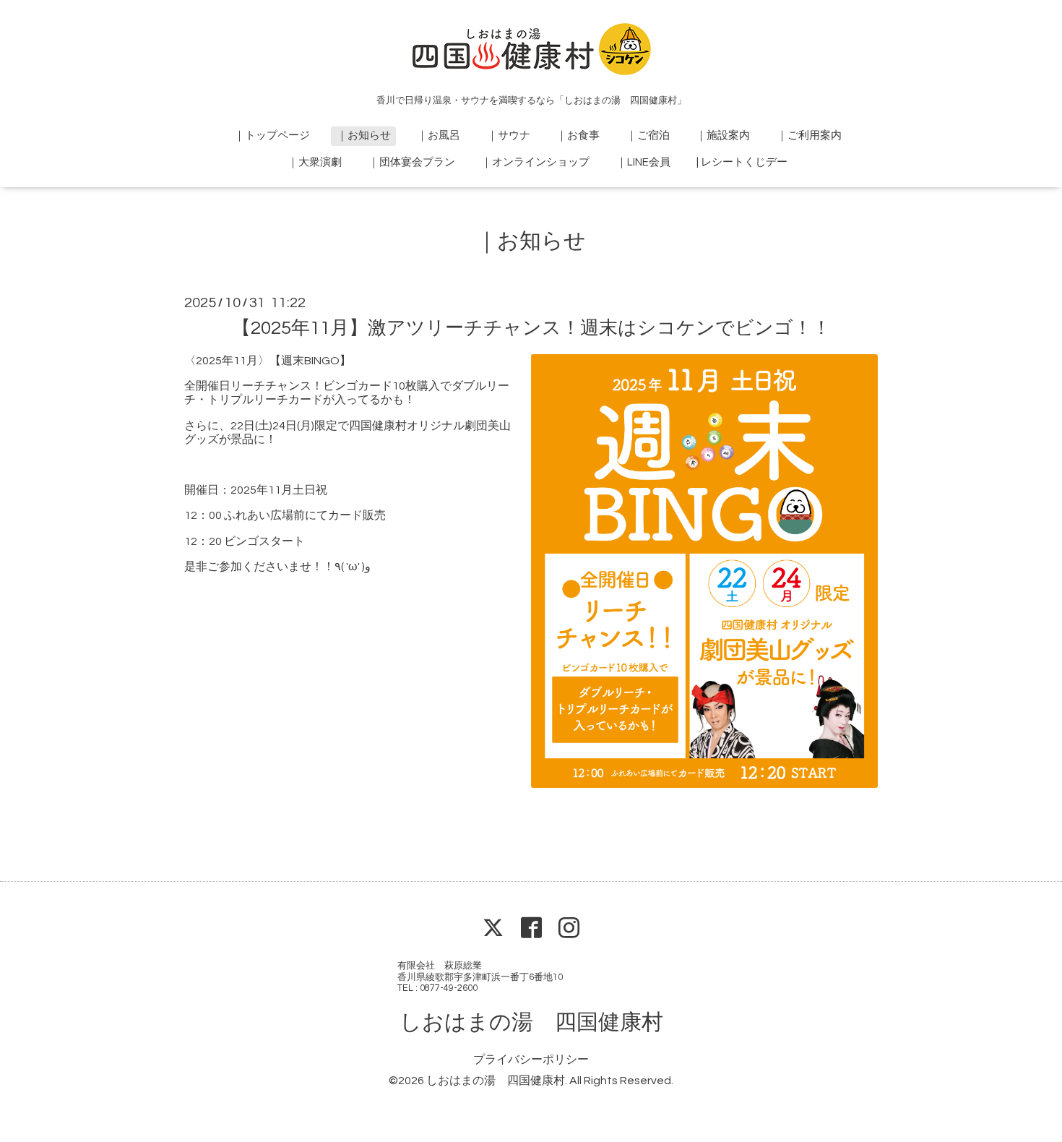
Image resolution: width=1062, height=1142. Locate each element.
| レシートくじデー (741, 162)
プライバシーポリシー (531, 1059)
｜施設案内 (723, 135)
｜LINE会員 (643, 162)
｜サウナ (508, 135)
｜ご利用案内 (809, 135)
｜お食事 (578, 135)
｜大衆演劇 (315, 162)
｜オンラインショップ (535, 162)
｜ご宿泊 (648, 135)
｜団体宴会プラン (411, 162)
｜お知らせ (364, 135)
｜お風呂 (438, 135)
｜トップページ (272, 135)
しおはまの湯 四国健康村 (531, 1022)
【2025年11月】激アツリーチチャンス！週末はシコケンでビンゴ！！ (531, 328)
